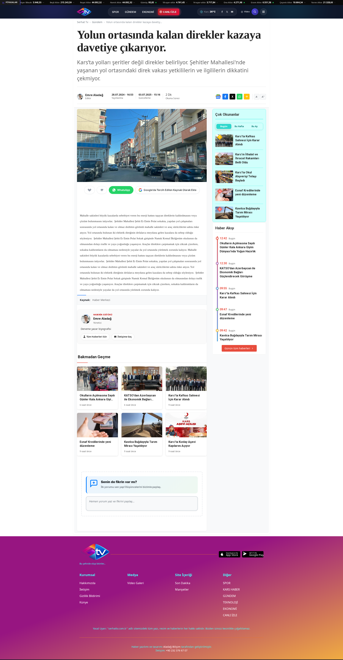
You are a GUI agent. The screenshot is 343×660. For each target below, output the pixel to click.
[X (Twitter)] (227, 11)
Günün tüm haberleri (237, 348)
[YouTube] (232, 11)
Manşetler (182, 589)
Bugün (223, 126)
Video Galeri (135, 583)
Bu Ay (255, 126)
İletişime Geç (125, 336)
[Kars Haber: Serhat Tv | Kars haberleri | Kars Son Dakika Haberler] (84, 12)
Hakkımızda (87, 583)
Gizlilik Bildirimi (89, 596)
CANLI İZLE (170, 11)
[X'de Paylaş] (232, 96)
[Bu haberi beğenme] (102, 190)
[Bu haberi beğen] (89, 190)
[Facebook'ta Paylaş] (225, 96)
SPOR (115, 11)
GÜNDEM (130, 11)
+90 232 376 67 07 (176, 650)
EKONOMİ (148, 11)
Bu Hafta (239, 126)
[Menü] (263, 11)
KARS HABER (231, 589)
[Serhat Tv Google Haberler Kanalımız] (218, 96)
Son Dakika (182, 583)
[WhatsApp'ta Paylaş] (239, 96)
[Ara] (255, 11)
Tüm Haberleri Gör (96, 336)
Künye (83, 602)
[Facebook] (222, 11)
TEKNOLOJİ (230, 602)
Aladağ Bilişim (172, 646)
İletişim (84, 589)
